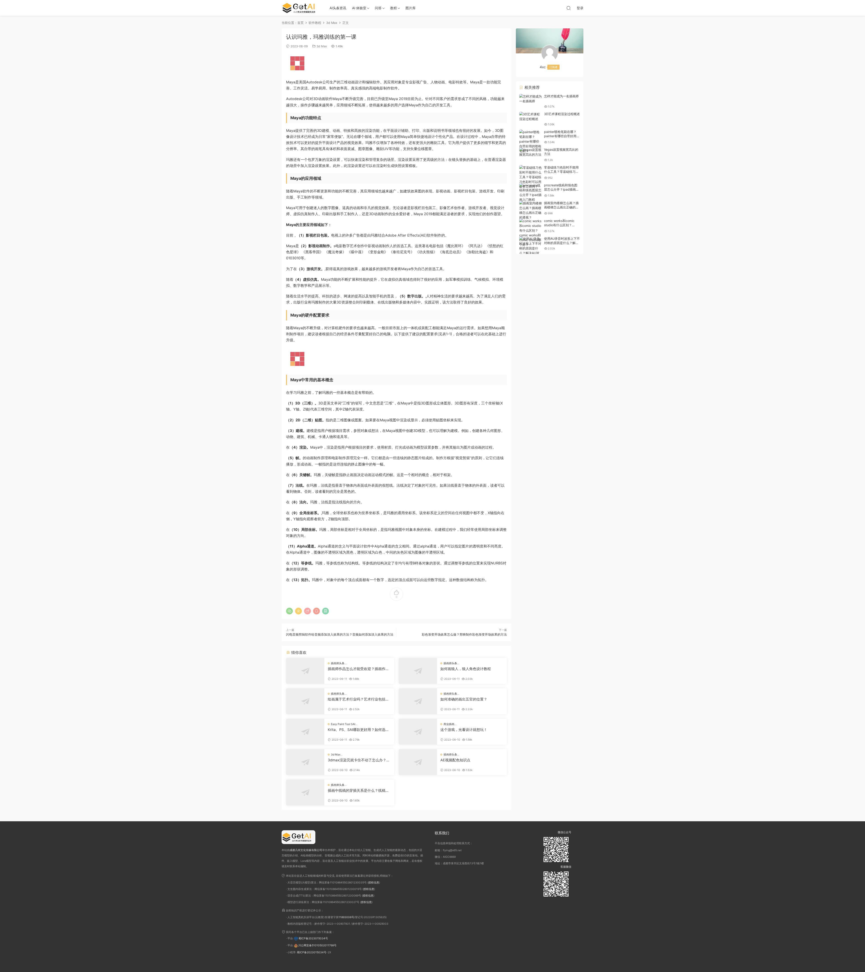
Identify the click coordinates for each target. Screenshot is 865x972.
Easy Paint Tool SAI (343, 724)
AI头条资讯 (338, 8)
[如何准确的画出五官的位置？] (418, 701)
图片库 (410, 8)
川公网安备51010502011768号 (317, 945)
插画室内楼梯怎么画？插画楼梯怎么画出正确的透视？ (561, 207)
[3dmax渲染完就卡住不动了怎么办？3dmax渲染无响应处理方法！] (305, 762)
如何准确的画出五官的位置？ (463, 699)
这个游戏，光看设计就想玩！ (463, 729)
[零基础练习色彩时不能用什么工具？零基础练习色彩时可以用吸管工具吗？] (530, 177)
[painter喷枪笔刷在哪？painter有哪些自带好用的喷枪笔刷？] (530, 141)
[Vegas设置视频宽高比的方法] (530, 152)
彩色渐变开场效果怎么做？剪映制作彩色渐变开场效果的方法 (464, 634)
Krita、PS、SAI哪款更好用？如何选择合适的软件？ (358, 729)
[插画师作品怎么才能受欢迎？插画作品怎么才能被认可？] (305, 671)
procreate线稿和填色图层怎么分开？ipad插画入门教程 (561, 189)
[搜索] (568, 8)
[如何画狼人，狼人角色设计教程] (418, 671)
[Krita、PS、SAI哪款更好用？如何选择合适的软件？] (305, 732)
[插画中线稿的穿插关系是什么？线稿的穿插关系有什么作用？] (305, 792)
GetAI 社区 (301, 8)
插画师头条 (337, 663)
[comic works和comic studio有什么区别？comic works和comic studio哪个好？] (530, 233)
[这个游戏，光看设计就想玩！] (418, 732)
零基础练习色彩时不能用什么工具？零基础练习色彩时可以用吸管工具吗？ (561, 171)
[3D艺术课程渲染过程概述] (530, 116)
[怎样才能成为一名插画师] (530, 98)
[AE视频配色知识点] (418, 762)
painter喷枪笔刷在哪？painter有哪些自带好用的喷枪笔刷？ (562, 136)
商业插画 (449, 724)
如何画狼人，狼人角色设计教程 (465, 668)
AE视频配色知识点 (455, 760)
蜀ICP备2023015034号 (313, 938)
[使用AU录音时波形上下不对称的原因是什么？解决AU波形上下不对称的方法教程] (530, 250)
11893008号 (346, 917)
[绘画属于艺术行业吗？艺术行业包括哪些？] (305, 701)
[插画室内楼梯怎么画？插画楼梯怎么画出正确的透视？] (530, 210)
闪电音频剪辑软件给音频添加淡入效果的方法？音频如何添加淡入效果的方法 (339, 634)
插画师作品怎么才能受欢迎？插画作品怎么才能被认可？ (358, 668)
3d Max (321, 46)
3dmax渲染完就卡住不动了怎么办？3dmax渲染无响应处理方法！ (359, 760)
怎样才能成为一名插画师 (561, 96)
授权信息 (373, 882)
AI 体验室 (359, 8)
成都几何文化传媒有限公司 (306, 850)
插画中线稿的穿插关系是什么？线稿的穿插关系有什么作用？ (358, 790)
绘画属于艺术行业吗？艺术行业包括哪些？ (358, 699)
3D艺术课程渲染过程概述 (562, 114)
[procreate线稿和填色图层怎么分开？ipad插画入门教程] (530, 192)
